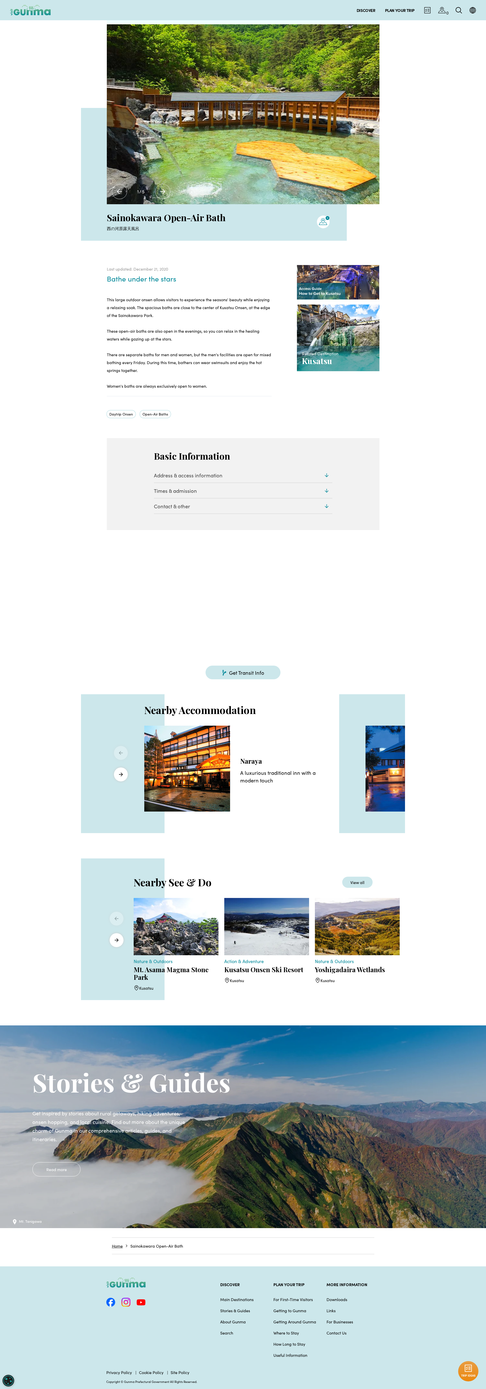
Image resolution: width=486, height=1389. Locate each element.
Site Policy (180, 1372)
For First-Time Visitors (293, 1299)
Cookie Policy (151, 1372)
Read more (56, 1169)
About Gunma (233, 1321)
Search (226, 1333)
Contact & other (172, 506)
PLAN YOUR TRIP (289, 1284)
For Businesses (340, 1321)
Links (331, 1310)
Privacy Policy (119, 1372)
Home (117, 1246)
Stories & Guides (235, 1310)
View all (357, 882)
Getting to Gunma (289, 1310)
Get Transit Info (246, 672)
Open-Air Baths (155, 414)
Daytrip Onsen (121, 414)
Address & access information (188, 475)
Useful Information (290, 1355)
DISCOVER (230, 1284)
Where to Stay (286, 1333)
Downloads (337, 1299)
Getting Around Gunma (294, 1321)
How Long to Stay (289, 1344)
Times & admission (175, 490)
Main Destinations (237, 1299)
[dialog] (8, 1380)
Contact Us (337, 1333)
